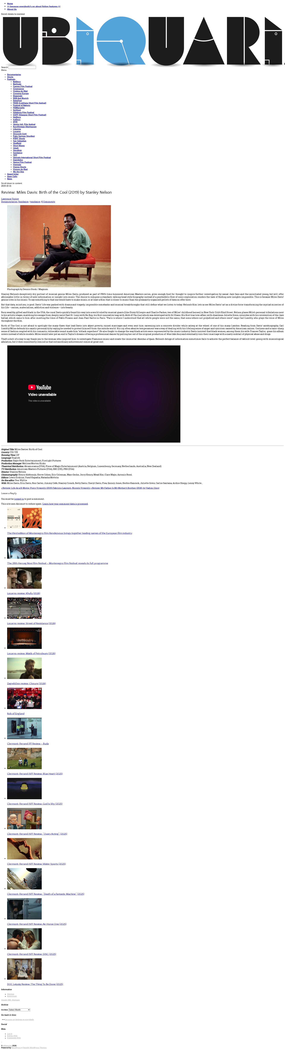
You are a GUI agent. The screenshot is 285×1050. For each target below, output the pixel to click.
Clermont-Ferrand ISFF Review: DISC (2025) (31, 954)
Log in (9, 1034)
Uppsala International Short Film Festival (32, 157)
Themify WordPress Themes (35, 1048)
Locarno (17, 131)
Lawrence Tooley (10, 198)
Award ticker (13, 174)
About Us (12, 9)
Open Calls (12, 176)
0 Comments (48, 201)
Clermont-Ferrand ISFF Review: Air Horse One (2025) (36, 924)
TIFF (15, 155)
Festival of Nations (21, 105)
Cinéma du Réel (20, 91)
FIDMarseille (18, 108)
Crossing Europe (21, 93)
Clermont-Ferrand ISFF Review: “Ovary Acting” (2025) (37, 833)
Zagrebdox (18, 160)
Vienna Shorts (19, 167)
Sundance (17, 153)
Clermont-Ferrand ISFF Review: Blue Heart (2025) (35, 773)
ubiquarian (7, 1046)
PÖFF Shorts (19, 138)
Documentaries (14, 74)
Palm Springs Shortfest (24, 136)
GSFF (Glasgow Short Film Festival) (29, 115)
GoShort (17, 110)
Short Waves (19, 146)
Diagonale (17, 96)
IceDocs (16, 119)
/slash (16, 148)
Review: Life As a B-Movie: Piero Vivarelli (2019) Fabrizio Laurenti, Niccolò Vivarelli (45, 488)
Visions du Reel (20, 169)
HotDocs (17, 117)
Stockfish (17, 150)
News (9, 179)
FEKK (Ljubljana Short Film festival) (29, 103)
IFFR (15, 122)
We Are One (18, 172)
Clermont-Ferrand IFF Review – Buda (28, 743)
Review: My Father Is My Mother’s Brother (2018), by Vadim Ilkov (125, 488)
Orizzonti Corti (20, 134)
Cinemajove (18, 89)
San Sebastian (19, 141)
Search (4, 67)
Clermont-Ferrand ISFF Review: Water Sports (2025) (36, 863)
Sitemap (10, 994)
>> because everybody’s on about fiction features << (33, 6)
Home (10, 3)
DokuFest (17, 101)
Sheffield (17, 143)
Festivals (11, 79)
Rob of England (15, 713)
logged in (19, 499)
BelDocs (17, 82)
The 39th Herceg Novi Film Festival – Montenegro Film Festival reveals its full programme (57, 563)
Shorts (10, 77)
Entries (12, 1036)
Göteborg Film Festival (23, 112)
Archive (4, 1010)
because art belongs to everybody (19, 1020)
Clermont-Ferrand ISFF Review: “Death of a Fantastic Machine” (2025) (45, 894)
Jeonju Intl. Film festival (24, 124)
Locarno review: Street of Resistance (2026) (31, 623)
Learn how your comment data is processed (65, 503)
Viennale (17, 165)
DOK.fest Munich (20, 98)
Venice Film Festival (22, 162)
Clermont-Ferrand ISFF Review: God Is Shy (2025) (34, 803)
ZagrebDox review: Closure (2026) (26, 683)
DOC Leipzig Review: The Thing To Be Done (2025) (35, 984)
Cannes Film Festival (22, 86)
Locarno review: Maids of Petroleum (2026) (31, 653)
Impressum (12, 996)
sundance (35, 201)
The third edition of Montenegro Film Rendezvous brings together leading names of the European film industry (69, 533)
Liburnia (17, 129)
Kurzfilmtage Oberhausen (25, 127)
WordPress (16, 1048)
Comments (14, 1038)
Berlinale (17, 84)
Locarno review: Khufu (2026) (23, 593)
